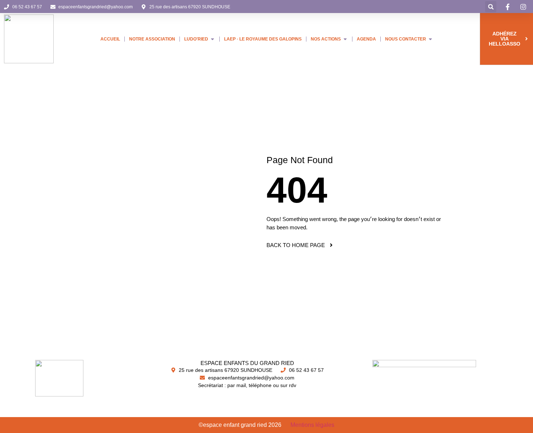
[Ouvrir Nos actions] (345, 39)
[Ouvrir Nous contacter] (430, 39)
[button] (490, 6)
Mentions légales (312, 425)
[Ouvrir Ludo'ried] (212, 39)
